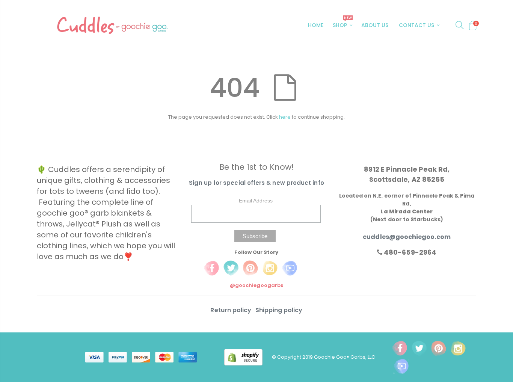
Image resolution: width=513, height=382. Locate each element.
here (285, 117)
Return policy (231, 310)
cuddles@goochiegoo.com (406, 237)
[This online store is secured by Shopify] (248, 356)
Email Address (256, 201)
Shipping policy (279, 310)
